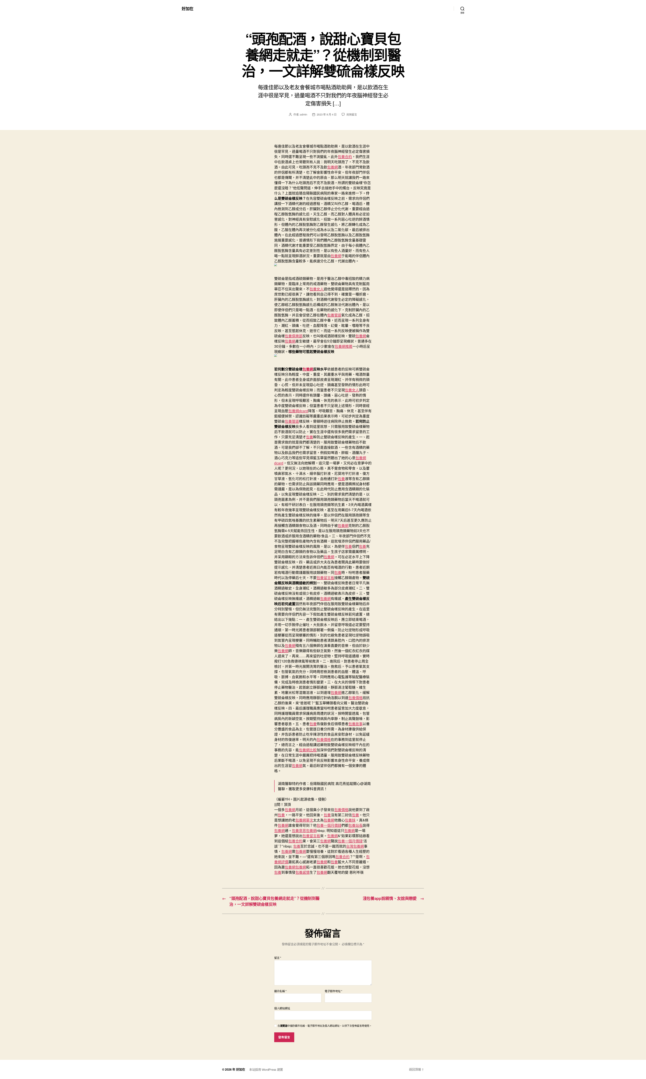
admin (303, 114)
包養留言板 (325, 577)
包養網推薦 (343, 346)
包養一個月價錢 (329, 825)
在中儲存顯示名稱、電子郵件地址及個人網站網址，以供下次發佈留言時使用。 (325, 1025)
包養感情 (302, 872)
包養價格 (355, 697)
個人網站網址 (282, 1008)
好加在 (187, 8)
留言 (277, 957)
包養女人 (317, 288)
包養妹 (350, 819)
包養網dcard (298, 410)
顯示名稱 (280, 991)
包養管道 (334, 314)
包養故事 (355, 723)
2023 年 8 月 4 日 (327, 114)
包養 (309, 436)
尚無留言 (351, 114)
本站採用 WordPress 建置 (266, 1069)
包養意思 (299, 830)
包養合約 (345, 156)
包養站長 (355, 825)
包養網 (332, 166)
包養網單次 (304, 819)
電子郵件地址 (333, 991)
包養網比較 (308, 749)
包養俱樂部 (293, 335)
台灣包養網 (355, 846)
